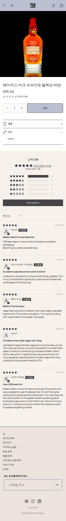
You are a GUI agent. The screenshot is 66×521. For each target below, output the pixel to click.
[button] (10, 96)
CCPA (5, 469)
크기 (10, 131)
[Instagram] (33, 501)
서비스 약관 (8, 464)
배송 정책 (7, 451)
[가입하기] (56, 485)
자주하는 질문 (9, 446)
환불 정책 (7, 455)
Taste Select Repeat (36, 513)
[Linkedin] (39, 501)
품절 (45, 108)
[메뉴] (4, 5)
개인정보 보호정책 (12, 460)
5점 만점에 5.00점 (42, 165)
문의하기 (7, 442)
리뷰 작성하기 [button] (33, 202)
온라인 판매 (8, 438)
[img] (10, 225)
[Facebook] (26, 501)
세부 (10, 123)
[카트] (62, 5)
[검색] (12, 5)
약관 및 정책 (33, 507)
